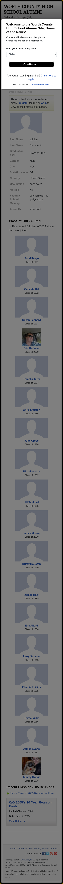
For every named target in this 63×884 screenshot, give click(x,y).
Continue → (31, 64)
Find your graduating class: (21, 48)
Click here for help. (40, 84)
